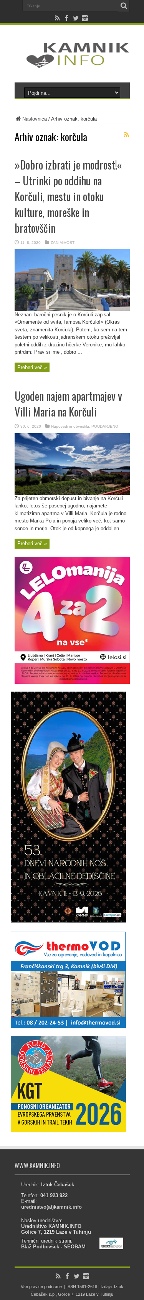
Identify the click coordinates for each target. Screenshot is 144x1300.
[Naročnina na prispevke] (127, 134)
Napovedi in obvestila (70, 426)
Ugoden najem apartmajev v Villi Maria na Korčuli (68, 404)
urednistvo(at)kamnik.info (51, 1207)
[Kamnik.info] (72, 63)
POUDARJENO (104, 426)
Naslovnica (34, 119)
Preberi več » (32, 367)
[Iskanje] (124, 6)
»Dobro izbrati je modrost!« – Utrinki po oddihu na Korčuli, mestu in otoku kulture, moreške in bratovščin (68, 196)
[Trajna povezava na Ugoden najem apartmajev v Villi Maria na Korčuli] (72, 493)
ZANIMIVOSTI (63, 242)
